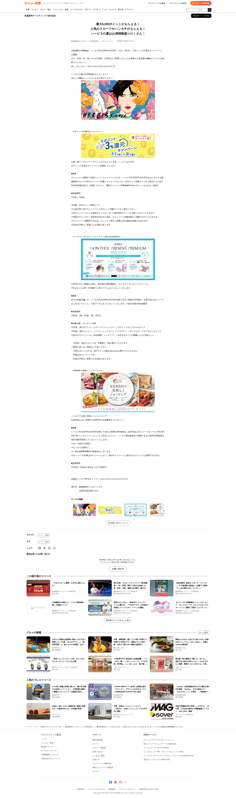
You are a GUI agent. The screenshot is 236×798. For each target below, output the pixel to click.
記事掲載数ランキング (50, 755)
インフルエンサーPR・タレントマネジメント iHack (163, 752)
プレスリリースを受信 (177, 3)
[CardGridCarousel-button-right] (163, 510)
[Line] (49, 548)
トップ (27, 727)
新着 (28, 9)
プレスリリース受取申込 (101, 763)
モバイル (112, 9)
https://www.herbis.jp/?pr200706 (101, 66)
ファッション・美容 (60, 9)
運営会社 (81, 789)
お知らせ (95, 760)
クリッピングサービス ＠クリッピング (158, 740)
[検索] (209, 10)
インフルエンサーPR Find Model (156, 748)
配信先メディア (47, 747)
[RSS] (125, 782)
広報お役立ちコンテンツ (50, 759)
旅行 (49, 9)
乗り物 (120, 9)
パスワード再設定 (99, 748)
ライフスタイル (76, 9)
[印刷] (54, 548)
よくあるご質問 (98, 756)
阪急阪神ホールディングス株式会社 (85, 41)
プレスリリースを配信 (156, 3)
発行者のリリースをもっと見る (118, 620)
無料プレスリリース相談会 (102, 767)
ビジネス (96, 9)
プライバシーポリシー (127, 789)
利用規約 (112, 789)
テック (104, 9)
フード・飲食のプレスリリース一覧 (47, 727)
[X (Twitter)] (44, 548)
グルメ (42, 9)
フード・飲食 (43, 535)
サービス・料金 (47, 743)
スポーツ (87, 9)
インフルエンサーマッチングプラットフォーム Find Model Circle (169, 756)
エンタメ (34, 9)
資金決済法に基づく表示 (149, 789)
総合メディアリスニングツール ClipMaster (160, 744)
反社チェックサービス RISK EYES (157, 760)
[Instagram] (120, 782)
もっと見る (203, 632)
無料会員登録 (97, 740)
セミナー (95, 771)
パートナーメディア (49, 751)
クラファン (129, 9)
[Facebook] (39, 548)
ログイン (95, 744)
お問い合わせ (118, 569)
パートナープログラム (96, 789)
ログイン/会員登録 (202, 3)
